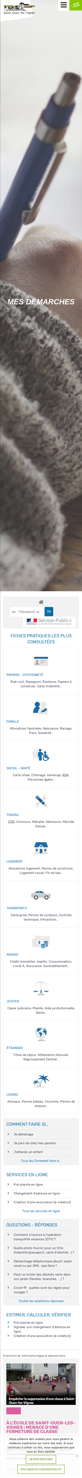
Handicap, (54, 775)
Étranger (15, 1048)
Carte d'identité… (49, 686)
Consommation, (60, 961)
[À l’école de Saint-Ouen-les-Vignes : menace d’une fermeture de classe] (41, 1384)
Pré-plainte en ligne (28, 1184)
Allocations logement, (25, 868)
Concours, (24, 822)
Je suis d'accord (41, 1459)
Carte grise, (19, 915)
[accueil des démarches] (41, 602)
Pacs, (33, 733)
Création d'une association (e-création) (42, 1202)
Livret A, (19, 966)
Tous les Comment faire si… (41, 1161)
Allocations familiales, (26, 728)
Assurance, (34, 966)
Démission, (54, 822)
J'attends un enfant (28, 1152)
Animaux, (14, 1101)
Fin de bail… (53, 873)
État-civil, (18, 682)
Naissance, (51, 728)
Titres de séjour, (25, 1055)
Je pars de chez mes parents (35, 1143)
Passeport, (34, 682)
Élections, (50, 682)
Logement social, (32, 873)
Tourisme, (52, 1101)
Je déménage (23, 1134)
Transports (17, 908)
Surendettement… (56, 966)
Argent (13, 955)
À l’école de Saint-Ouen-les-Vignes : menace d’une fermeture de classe (40, 1427)
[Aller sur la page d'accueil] (19, 9)
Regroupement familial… (41, 1059)
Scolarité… (45, 733)
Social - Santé (18, 768)
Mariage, (66, 728)
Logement (15, 861)
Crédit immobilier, (23, 961)
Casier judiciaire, (20, 1008)
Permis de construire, (57, 868)
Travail (13, 815)
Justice (13, 1001)
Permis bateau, (33, 1101)
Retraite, (39, 822)
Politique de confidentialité (41, 1469)
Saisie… (41, 1013)
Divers (13, 1410)
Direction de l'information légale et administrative (35, 1355)
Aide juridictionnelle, (60, 1008)
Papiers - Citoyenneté (25, 675)
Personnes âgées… (41, 779)
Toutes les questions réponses (41, 1301)
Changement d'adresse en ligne (37, 1193)
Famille (13, 721)
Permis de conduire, (43, 915)
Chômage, (39, 775)
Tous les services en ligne (41, 1211)
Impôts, (43, 961)
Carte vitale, (22, 775)
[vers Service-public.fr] (49, 622)
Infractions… (49, 919)
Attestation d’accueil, (53, 1055)
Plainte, (39, 1008)
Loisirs (12, 1095)
